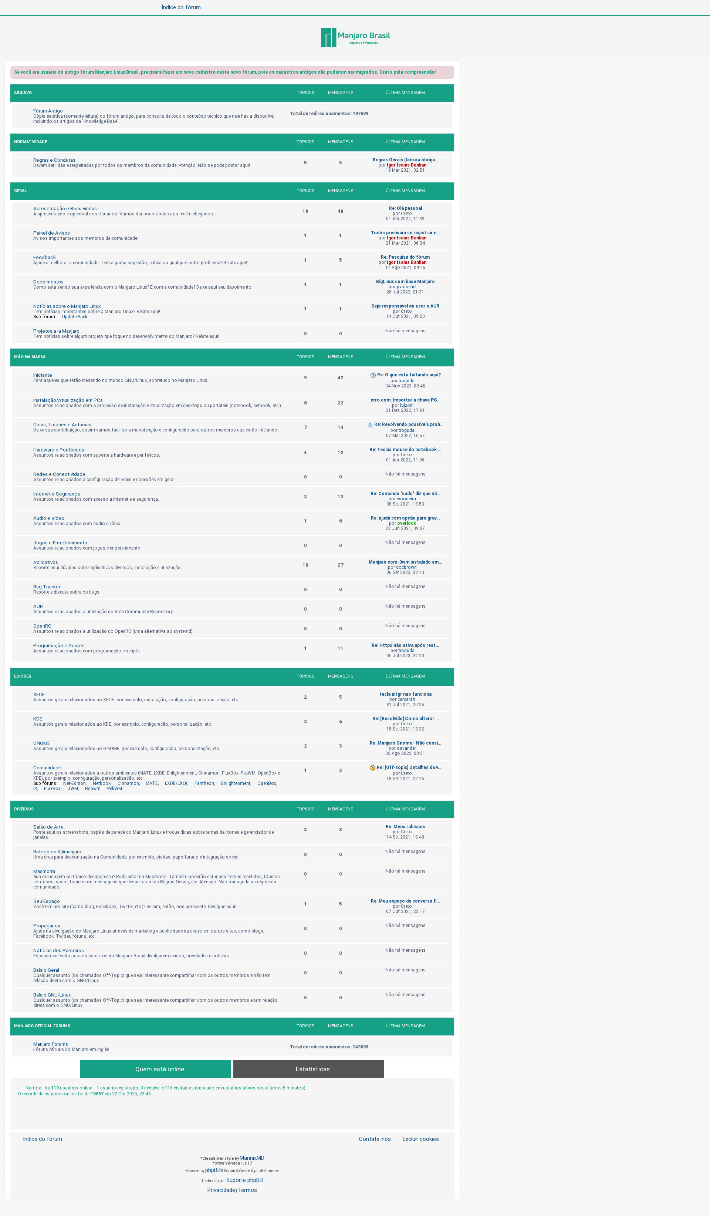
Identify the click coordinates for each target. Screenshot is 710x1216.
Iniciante (42, 375)
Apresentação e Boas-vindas (65, 208)
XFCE (39, 694)
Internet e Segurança (56, 494)
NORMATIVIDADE (30, 142)
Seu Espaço (46, 901)
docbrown (406, 567)
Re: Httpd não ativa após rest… (405, 645)
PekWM (114, 788)
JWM (73, 788)
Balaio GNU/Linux (52, 995)
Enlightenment (235, 783)
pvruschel (406, 286)
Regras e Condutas (54, 160)
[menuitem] (416, 1139)
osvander (406, 748)
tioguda (407, 380)
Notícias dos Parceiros (58, 950)
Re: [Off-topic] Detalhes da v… (409, 767)
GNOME (41, 743)
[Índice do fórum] (355, 38)
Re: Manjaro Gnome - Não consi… (405, 743)
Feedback (44, 257)
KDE (37, 719)
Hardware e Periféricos (58, 450)
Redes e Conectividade (59, 474)
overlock (406, 523)
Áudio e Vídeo (48, 518)
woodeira (406, 498)
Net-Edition (74, 783)
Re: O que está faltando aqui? (409, 374)
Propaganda (46, 925)
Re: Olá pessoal (405, 208)
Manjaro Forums (50, 1044)
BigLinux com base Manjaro (405, 281)
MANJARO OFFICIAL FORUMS (42, 1026)
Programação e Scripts (59, 645)
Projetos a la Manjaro (56, 331)
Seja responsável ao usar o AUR (405, 306)
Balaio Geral (46, 970)
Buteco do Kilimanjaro (57, 851)
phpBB (213, 1170)
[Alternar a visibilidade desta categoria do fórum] (448, 94)
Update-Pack (74, 316)
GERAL (20, 190)
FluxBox (52, 788)
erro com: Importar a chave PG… (405, 400)
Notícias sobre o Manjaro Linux (67, 306)
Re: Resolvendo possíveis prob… (408, 424)
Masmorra (44, 871)
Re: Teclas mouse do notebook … (405, 449)
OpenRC (42, 626)
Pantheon (204, 783)
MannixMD (252, 1158)
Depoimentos (48, 282)
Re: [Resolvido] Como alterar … (405, 718)
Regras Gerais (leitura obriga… (405, 159)
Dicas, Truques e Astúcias (62, 424)
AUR (38, 606)
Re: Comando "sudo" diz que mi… (405, 493)
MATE (152, 783)
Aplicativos (45, 562)
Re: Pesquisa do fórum (405, 257)
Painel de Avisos (51, 233)
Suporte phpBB (244, 1180)
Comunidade (47, 767)
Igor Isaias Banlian (406, 165)
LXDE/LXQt (176, 783)
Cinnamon (128, 783)
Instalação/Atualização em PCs (68, 400)
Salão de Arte (48, 827)
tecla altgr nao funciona (405, 694)
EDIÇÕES (22, 676)
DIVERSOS (24, 809)
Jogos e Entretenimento (60, 542)
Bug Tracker (46, 586)
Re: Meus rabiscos (405, 826)
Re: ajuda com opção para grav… (405, 518)
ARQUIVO (23, 92)
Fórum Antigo (48, 111)
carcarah (406, 699)
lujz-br (406, 405)
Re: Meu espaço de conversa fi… (405, 901)
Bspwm (93, 788)
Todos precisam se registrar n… (405, 232)
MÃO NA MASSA (29, 357)
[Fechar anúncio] (449, 73)
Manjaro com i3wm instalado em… (405, 562)
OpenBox (266, 783)
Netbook (102, 783)
